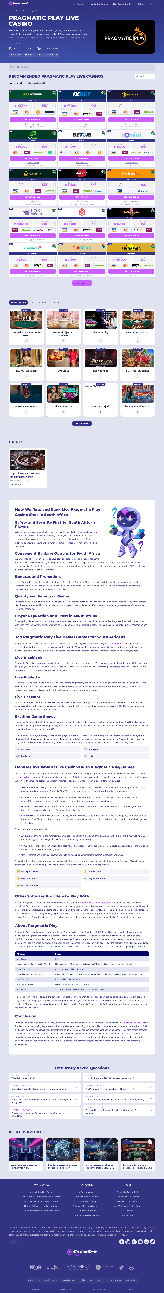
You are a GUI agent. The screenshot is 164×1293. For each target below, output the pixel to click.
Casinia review (32, 201)
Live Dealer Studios (122, 4)
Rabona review (82, 201)
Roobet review (131, 124)
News (152, 4)
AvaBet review (33, 162)
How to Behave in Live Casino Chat (41, 1206)
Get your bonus (32, 120)
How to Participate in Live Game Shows (41, 1210)
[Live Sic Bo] (63, 364)
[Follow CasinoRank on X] (134, 1241)
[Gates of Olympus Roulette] (63, 327)
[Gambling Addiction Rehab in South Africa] (78, 1267)
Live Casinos (78, 4)
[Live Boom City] (63, 400)
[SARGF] (121, 1267)
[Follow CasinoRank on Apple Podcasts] (152, 1241)
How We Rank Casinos (127, 1201)
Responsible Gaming (86, 1201)
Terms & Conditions (99, 1289)
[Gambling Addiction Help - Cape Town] (104, 1267)
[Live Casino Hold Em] (137, 327)
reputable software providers (96, 902)
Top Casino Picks (16, 83)
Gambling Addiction (86, 1210)
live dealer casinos (131, 1022)
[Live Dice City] (100, 327)
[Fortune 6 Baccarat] (26, 400)
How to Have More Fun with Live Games (41, 1196)
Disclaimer (127, 1210)
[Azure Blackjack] (100, 400)
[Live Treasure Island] (137, 364)
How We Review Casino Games (128, 1206)
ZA (11, 1241)
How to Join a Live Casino (41, 1192)
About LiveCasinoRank (127, 1192)
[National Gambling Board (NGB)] (35, 1267)
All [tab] (57, 302)
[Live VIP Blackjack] (26, 364)
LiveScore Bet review (131, 201)
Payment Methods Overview (86, 1206)
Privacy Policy (66, 1289)
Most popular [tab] (20, 302)
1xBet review (81, 124)
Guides (141, 4)
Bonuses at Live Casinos (86, 1196)
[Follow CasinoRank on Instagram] (127, 1241)
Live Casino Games (98, 4)
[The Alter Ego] (100, 364)
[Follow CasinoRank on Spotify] (146, 1241)
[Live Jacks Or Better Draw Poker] (26, 327)
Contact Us (127, 1215)
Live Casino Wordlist (86, 1192)
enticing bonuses (26, 777)
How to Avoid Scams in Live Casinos (41, 1201)
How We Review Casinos (127, 1196)
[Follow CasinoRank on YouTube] (140, 1241)
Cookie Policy (34, 1289)
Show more (80, 283)
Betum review (82, 162)
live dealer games (113, 643)
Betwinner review (32, 124)
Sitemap (131, 1289)
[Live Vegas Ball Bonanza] (137, 400)
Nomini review (131, 162)
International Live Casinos (86, 1215)
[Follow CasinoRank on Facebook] (121, 1241)
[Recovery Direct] (54, 1267)
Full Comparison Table (36, 83)
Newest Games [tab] (41, 302)
